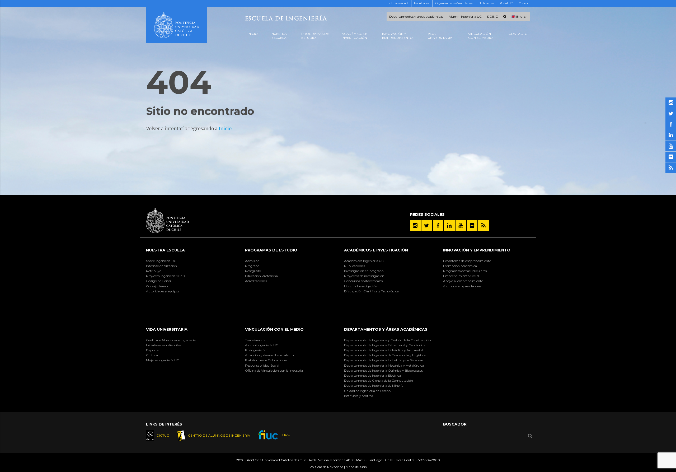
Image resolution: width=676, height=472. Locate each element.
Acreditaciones (256, 281)
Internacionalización (161, 266)
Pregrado (252, 266)
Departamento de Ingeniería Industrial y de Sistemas (383, 360)
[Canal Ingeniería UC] (461, 225)
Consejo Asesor (157, 286)
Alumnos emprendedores (462, 286)
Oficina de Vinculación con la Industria (274, 370)
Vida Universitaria (166, 329)
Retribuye (153, 271)
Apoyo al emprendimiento (463, 281)
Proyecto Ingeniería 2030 (165, 276)
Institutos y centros (358, 396)
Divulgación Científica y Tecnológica (371, 291)
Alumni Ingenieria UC (465, 16)
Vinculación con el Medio (274, 329)
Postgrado (253, 271)
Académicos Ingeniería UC (364, 261)
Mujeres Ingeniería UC (162, 360)
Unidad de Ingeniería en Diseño (367, 391)
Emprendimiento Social (461, 276)
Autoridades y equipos (162, 291)
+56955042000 (428, 460)
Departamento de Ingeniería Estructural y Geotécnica (384, 345)
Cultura (152, 355)
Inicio (225, 129)
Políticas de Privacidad (326, 467)
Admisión (252, 261)
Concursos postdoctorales (363, 281)
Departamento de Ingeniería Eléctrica (372, 375)
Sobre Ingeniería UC (161, 261)
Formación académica (460, 266)
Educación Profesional (262, 276)
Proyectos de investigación (364, 276)
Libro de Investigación (360, 286)
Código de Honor (158, 281)
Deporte (152, 350)
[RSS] (483, 225)
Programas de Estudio (271, 250)
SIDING (492, 16)
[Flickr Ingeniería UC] (472, 225)
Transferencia (255, 340)
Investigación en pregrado (363, 271)
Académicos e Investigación (376, 250)
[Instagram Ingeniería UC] (415, 225)
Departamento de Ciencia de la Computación (378, 380)
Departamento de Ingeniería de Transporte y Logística (385, 355)
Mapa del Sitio (356, 467)
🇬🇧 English (519, 16)
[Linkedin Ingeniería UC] (449, 225)
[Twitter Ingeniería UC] (426, 225)
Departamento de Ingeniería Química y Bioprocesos (383, 370)
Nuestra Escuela (165, 250)
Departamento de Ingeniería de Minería (373, 385)
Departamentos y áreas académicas (416, 16)
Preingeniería (255, 350)
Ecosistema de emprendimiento (467, 261)
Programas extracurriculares (465, 271)
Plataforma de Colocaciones (266, 360)
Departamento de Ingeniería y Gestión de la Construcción (387, 340)
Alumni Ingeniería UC (261, 345)
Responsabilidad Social (262, 365)
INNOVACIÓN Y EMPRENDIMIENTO (476, 250)
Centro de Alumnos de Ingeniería (171, 340)
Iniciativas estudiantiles (163, 345)
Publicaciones (354, 266)
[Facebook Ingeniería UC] (438, 225)
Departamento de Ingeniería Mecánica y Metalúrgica (384, 365)
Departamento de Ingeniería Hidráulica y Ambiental (383, 350)
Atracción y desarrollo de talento (269, 355)
